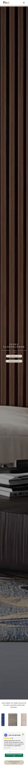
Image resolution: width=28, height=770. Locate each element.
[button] (23, 2)
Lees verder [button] (7, 748)
